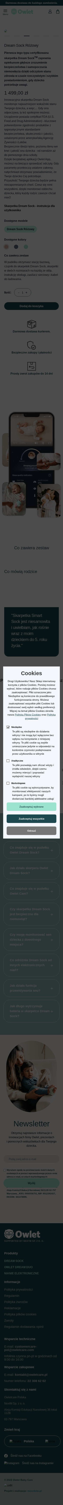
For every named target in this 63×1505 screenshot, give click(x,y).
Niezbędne (16, 727)
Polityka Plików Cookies (28, 714)
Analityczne (17, 761)
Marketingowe (18, 783)
